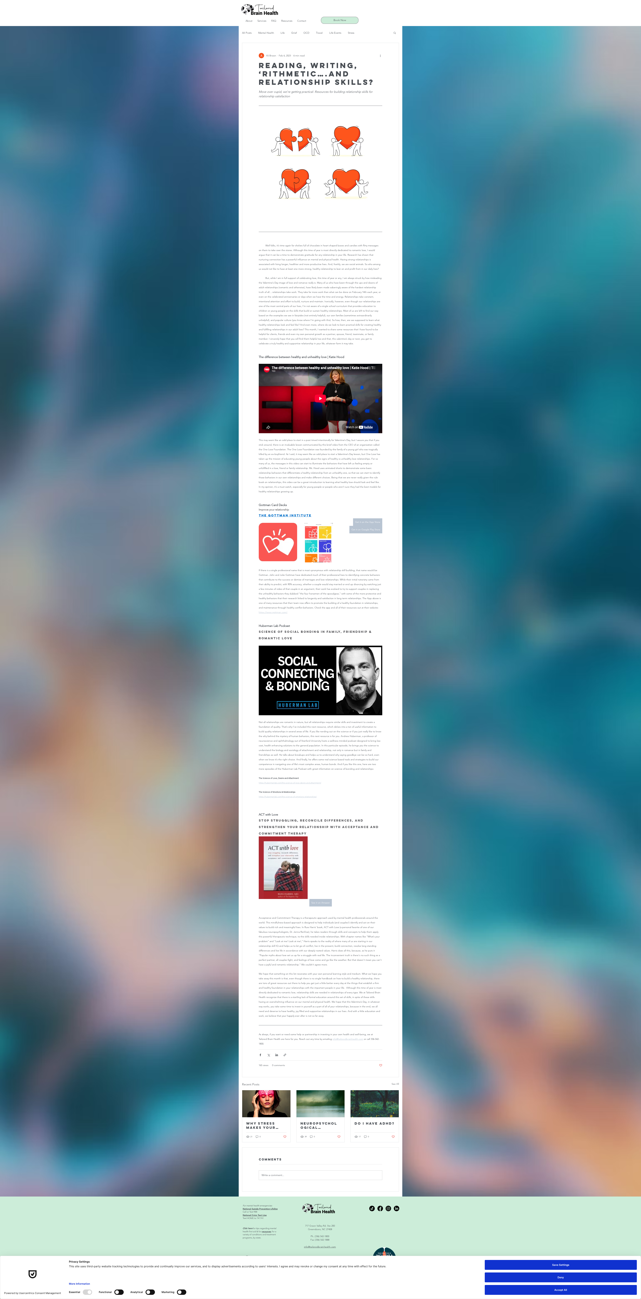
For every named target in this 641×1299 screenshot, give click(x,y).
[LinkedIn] (396, 1208)
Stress (351, 32)
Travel (319, 32)
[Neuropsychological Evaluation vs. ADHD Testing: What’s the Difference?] (320, 1103)
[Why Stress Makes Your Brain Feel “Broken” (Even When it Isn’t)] (266, 1103)
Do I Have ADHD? (375, 1123)
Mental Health (266, 32)
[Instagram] (388, 1208)
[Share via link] (284, 1055)
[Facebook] (380, 1208)
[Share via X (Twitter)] (268, 1055)
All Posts (247, 32)
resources (266, 1231)
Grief (294, 32)
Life (283, 32)
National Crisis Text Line (255, 1215)
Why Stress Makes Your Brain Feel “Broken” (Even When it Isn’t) (266, 1125)
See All (395, 1083)
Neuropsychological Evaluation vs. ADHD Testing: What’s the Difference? (319, 1125)
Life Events (335, 32)
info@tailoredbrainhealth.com (320, 1246)
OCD (306, 32)
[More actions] (380, 56)
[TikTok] (372, 1208)
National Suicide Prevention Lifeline (260, 1208)
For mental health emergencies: (257, 1205)
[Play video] (320, 680)
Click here (247, 1228)
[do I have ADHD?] (375, 1103)
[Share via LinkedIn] (276, 1055)
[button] (249, 21)
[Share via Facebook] (260, 1055)
